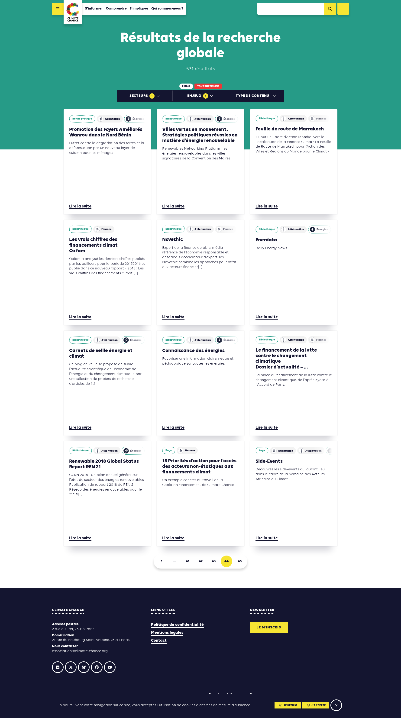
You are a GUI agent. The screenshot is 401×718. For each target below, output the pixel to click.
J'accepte (318, 705)
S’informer (94, 8)
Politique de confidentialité (177, 624)
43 (214, 561)
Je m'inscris (269, 627)
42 (201, 561)
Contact (159, 640)
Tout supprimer (208, 86)
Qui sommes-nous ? (167, 8)
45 (240, 561)
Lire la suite (80, 206)
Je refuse (290, 705)
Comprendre (116, 8)
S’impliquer (139, 8)
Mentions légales (167, 632)
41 (187, 561)
